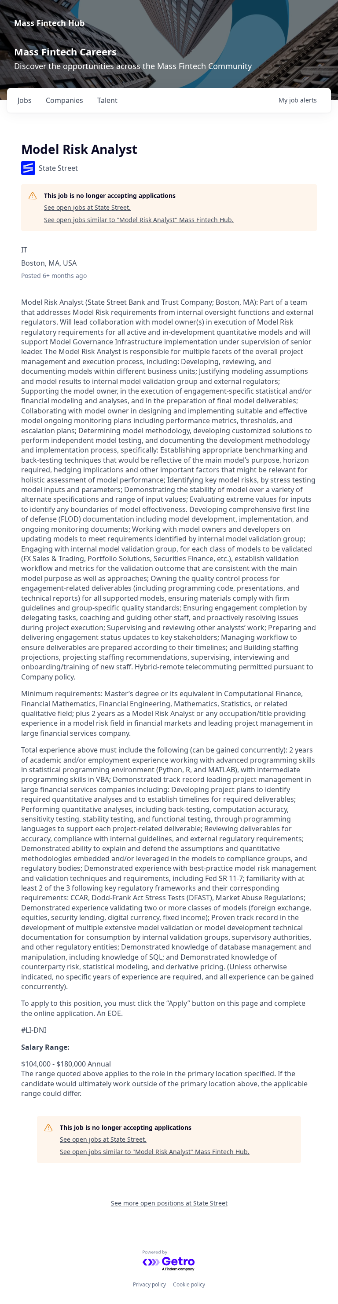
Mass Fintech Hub (49, 23)
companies (64, 100)
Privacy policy (149, 1284)
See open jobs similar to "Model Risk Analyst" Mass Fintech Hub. (139, 220)
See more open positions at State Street (169, 1203)
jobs (25, 100)
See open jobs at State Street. (87, 207)
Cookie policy (189, 1284)
